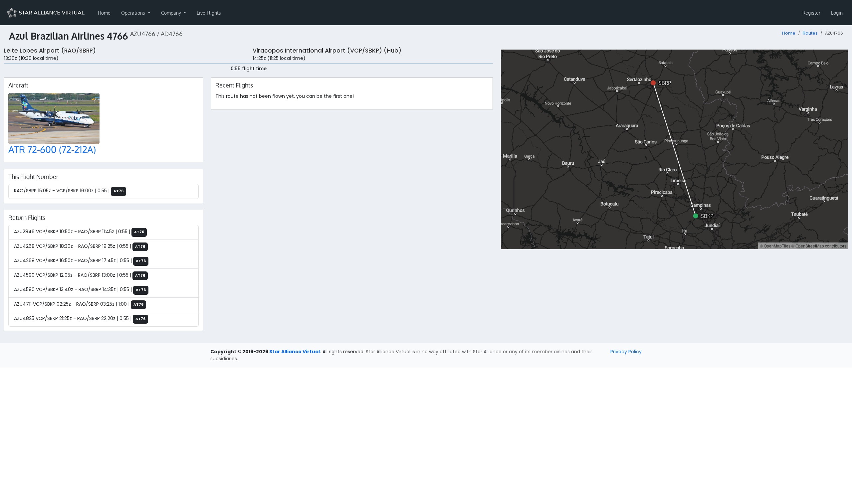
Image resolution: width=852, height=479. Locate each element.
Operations (133, 13)
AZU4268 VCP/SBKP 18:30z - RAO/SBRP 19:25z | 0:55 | (79, 246)
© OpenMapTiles (775, 245)
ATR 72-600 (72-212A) (52, 149)
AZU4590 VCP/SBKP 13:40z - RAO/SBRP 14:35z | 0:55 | (80, 289)
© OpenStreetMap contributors (818, 245)
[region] (674, 149)
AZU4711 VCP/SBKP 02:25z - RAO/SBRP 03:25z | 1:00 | (78, 304)
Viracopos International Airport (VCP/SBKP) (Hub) (327, 51)
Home (104, 13)
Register (811, 13)
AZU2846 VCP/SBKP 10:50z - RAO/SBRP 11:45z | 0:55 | (79, 231)
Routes (810, 33)
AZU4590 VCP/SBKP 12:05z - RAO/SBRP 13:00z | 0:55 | (79, 275)
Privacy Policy (626, 351)
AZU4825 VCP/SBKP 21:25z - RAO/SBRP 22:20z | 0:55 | (79, 318)
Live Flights (209, 13)
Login (837, 13)
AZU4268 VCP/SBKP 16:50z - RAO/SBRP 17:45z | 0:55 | (80, 260)
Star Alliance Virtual (294, 351)
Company (171, 13)
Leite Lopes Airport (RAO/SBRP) (50, 51)
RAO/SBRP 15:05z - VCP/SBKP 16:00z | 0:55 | (68, 190)
